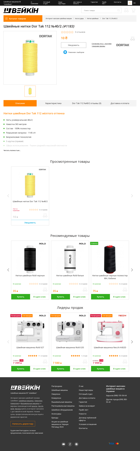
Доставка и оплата (77, 3)
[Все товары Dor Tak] (46, 39)
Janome (34, 406)
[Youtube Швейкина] (63, 444)
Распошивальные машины (63, 406)
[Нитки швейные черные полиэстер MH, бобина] (110, 273)
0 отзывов (80, 32)
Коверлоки (14, 403)
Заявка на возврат (87, 406)
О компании (34, 3)
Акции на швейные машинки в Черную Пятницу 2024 (60, 424)
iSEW (12, 409)
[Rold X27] (30, 345)
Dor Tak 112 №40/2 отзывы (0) (86, 103)
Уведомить (73, 45)
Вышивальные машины (30, 403)
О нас (81, 386)
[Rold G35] (70, 345)
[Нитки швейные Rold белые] (70, 273)
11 (42, 356)
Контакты (117, 2)
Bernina (18, 409)
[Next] (133, 270)
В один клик (39, 296)
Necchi (40, 406)
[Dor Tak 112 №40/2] (30, 199)
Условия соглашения (87, 424)
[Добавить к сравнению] (45, 216)
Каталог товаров (17, 18)
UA (134, 3)
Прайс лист (104, 3)
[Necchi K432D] (110, 345)
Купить (20, 296)
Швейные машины (26, 401)
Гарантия (94, 2)
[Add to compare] (132, 39)
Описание (20, 103)
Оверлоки (38, 401)
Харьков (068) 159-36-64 (116, 395)
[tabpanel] (30, 57)
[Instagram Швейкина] (76, 444)
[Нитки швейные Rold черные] (30, 273)
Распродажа (57, 386)
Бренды (55, 418)
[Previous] (9, 270)
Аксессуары (56, 414)
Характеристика (53, 103)
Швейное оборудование (62, 410)
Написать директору (22, 423)
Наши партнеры (61, 3)
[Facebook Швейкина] (70, 444)
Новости (82, 414)
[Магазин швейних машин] (21, 12)
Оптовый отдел (46, 3)
